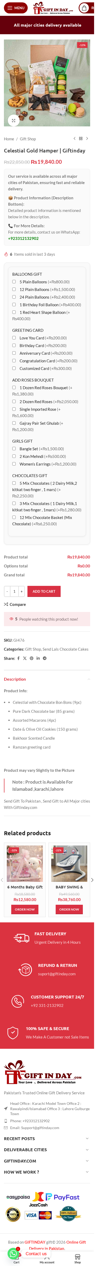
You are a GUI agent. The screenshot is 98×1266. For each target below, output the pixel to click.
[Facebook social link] (18, 654)
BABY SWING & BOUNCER (69, 885)
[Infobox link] (47, 934)
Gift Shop (28, 134)
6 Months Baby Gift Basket (25, 885)
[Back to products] (81, 135)
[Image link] (43, 1067)
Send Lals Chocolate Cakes (66, 645)
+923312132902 (23, 234)
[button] (92, 876)
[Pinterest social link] (31, 654)
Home (9, 134)
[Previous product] (74, 135)
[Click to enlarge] (14, 116)
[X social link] (24, 654)
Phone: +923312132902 (30, 1117)
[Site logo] (53, 7)
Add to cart (44, 587)
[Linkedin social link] (38, 654)
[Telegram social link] (44, 654)
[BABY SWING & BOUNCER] (69, 860)
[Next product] (87, 135)
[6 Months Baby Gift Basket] (25, 860)
